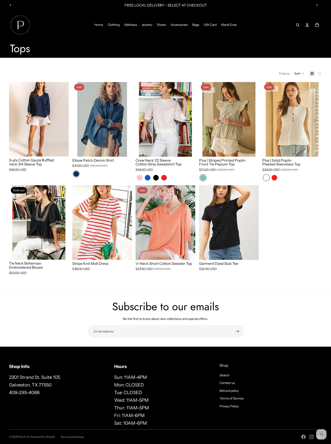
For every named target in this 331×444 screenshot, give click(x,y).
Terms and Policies (72, 437)
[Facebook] (303, 437)
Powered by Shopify (43, 436)
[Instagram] (311, 437)
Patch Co (24, 436)
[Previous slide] (11, 5)
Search (224, 375)
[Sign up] (237, 331)
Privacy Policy (229, 406)
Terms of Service (232, 398)
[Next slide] (317, 5)
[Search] (298, 25)
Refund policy (229, 391)
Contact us (227, 383)
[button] (299, 73)
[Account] (307, 25)
